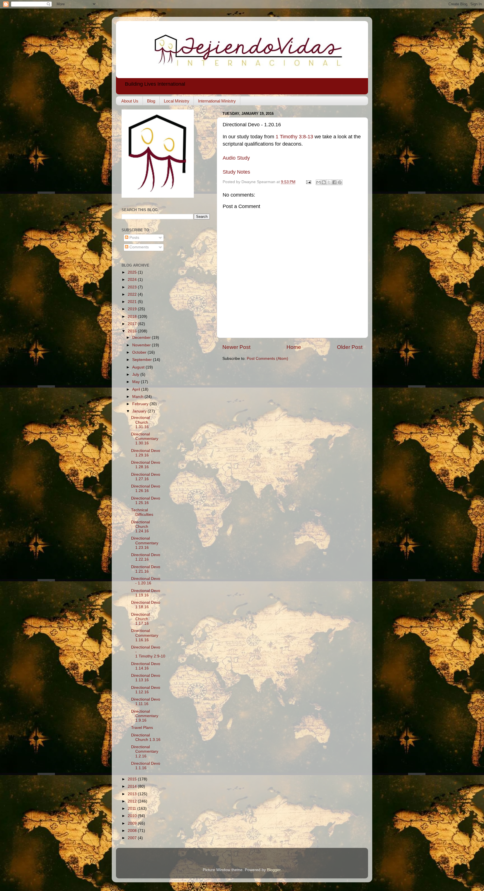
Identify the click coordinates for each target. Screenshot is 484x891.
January (140, 411)
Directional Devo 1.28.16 (145, 464)
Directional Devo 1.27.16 (145, 476)
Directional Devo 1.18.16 (145, 604)
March (138, 397)
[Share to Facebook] (334, 182)
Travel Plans (142, 728)
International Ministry (217, 101)
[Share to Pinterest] (340, 182)
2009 (133, 823)
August (139, 367)
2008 (133, 831)
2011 (132, 808)
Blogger (273, 870)
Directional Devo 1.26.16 (145, 488)
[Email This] (318, 182)
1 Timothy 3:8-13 (294, 136)
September (142, 360)
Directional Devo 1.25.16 (145, 500)
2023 (133, 287)
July (136, 374)
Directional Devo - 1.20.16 (145, 581)
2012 (133, 801)
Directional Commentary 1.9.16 (144, 715)
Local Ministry (176, 101)
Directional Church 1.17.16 (140, 619)
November (142, 345)
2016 (133, 331)
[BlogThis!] (324, 182)
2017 (133, 324)
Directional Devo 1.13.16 (145, 677)
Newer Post (236, 347)
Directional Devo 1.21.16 (145, 569)
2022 (133, 294)
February (141, 404)
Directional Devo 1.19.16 (145, 593)
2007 (133, 838)
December (142, 337)
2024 (133, 279)
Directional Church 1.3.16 (145, 737)
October (140, 352)
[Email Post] (308, 182)
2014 (133, 786)
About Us (129, 101)
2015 (133, 779)
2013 (133, 794)
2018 (133, 316)
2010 (133, 816)
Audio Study (236, 158)
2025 (133, 272)
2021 (133, 302)
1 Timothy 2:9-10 (150, 656)
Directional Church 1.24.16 (140, 526)
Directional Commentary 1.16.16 (144, 635)
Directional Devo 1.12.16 (145, 689)
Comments (138, 247)
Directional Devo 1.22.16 (145, 557)
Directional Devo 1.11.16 (145, 701)
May (136, 382)
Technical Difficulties (142, 512)
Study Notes (236, 172)
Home (294, 347)
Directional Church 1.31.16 (140, 422)
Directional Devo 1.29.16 (145, 453)
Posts (133, 237)
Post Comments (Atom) (267, 358)
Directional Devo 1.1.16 (145, 765)
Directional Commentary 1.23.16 (144, 542)
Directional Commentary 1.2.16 (144, 751)
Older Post (349, 347)
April (136, 389)
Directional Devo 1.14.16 (145, 666)
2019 (133, 309)
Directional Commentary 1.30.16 (144, 438)
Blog (151, 101)
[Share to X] (329, 182)
